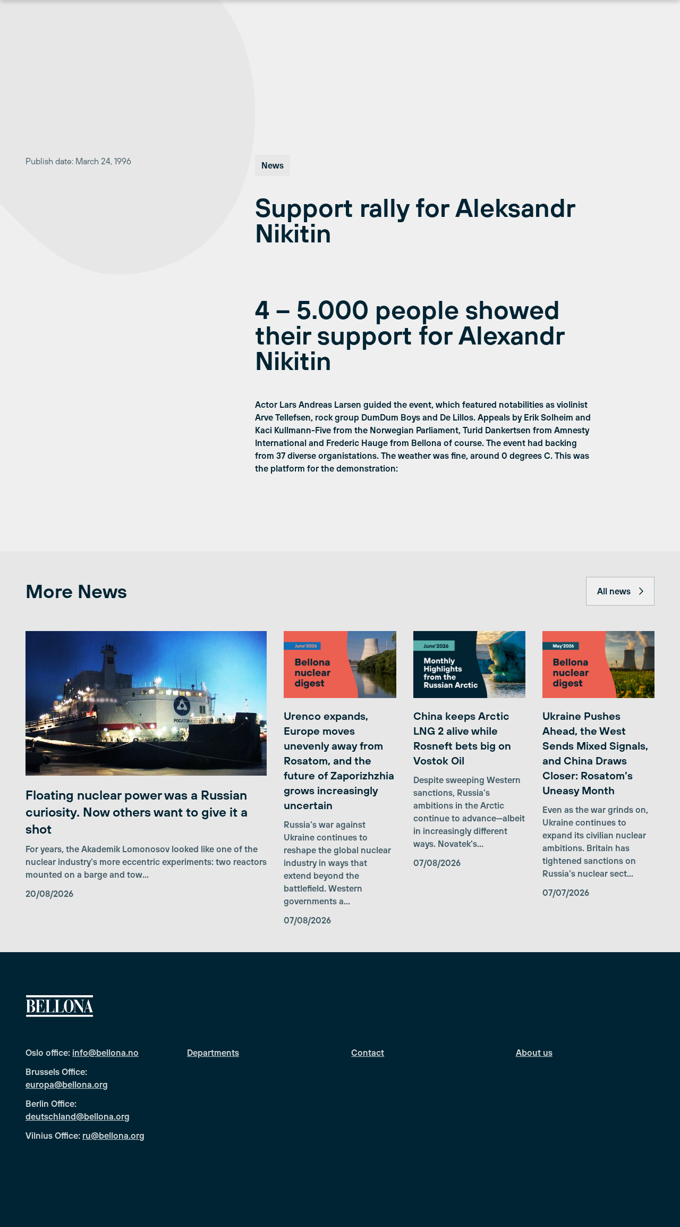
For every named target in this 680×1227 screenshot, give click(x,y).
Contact (367, 1052)
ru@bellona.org (113, 1135)
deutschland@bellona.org (78, 1116)
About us (534, 1052)
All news (614, 591)
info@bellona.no (105, 1052)
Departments (213, 1052)
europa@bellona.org (67, 1084)
